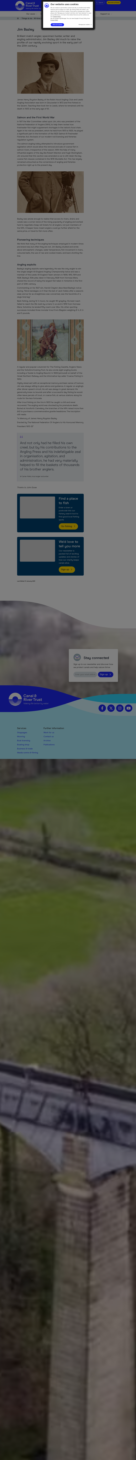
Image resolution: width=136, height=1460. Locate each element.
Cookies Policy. (57, 16)
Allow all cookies (57, 24)
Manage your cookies (84, 24)
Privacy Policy (54, 20)
